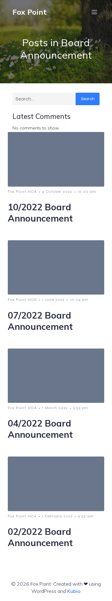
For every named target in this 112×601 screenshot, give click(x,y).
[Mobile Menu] (94, 12)
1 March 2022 (55, 408)
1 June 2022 (53, 299)
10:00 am (86, 191)
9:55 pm (86, 516)
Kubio (74, 591)
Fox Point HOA (22, 191)
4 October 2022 (57, 191)
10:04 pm (79, 299)
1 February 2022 (57, 516)
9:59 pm (80, 408)
